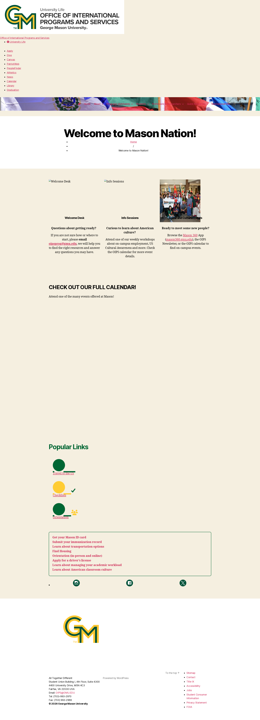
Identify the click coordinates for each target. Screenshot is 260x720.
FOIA (189, 706)
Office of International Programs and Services (24, 37)
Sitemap (190, 672)
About (97, 103)
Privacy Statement (196, 702)
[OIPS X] (183, 583)
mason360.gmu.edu (179, 239)
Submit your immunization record (77, 542)
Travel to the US (63, 473)
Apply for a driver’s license (71, 560)
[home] (79, 103)
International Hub (221, 103)
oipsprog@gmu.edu (63, 244)
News (10, 76)
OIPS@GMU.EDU (65, 692)
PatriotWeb (13, 63)
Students (141, 103)
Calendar (12, 81)
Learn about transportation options (78, 547)
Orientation (61, 517)
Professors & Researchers (166, 103)
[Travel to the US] (77, 465)
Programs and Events (118, 103)
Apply (10, 50)
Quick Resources (196, 103)
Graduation (13, 90)
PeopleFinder (14, 68)
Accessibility (193, 685)
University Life (17, 41)
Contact (190, 677)
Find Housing (61, 551)
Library (10, 85)
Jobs (189, 690)
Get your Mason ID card (69, 537)
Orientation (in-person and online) (77, 556)
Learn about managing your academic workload (87, 565)
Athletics (11, 72)
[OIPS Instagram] (76, 583)
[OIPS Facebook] (129, 583)
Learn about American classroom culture (82, 570)
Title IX (190, 681)
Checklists (59, 495)
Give (9, 55)
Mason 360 (190, 235)
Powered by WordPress (116, 678)
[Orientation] (77, 509)
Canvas (11, 59)
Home (87, 103)
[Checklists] (77, 487)
